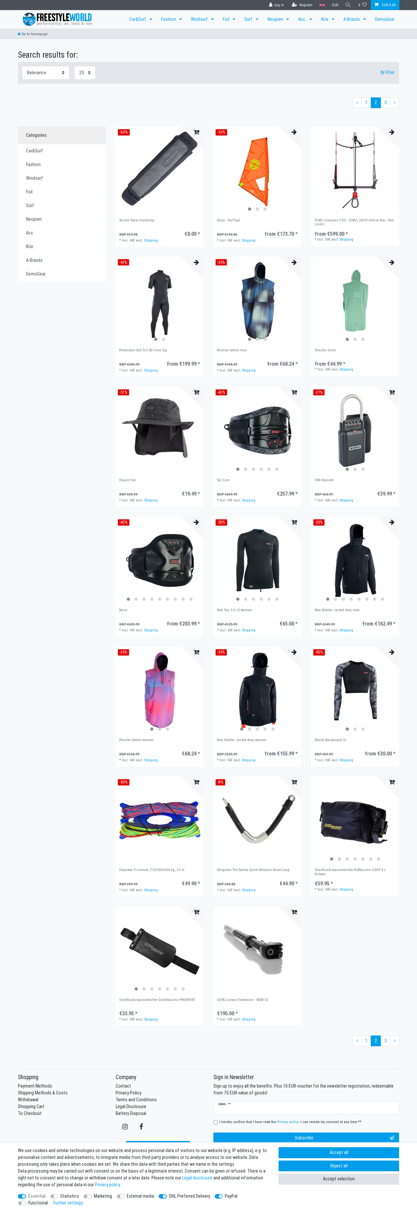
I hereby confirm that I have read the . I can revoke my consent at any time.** (290, 1121)
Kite (325, 19)
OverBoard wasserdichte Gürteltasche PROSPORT (157, 1000)
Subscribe (304, 1138)
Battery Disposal (131, 1113)
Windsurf (200, 19)
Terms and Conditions (136, 1100)
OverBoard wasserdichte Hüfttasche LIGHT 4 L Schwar (350, 872)
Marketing (103, 1196)
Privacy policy (107, 1185)
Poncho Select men (232, 350)
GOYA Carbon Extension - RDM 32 (242, 1000)
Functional (38, 1203)
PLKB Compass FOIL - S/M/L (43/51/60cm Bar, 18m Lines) (354, 222)
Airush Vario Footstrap (136, 220)
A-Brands (352, 19)
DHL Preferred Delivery (189, 1196)
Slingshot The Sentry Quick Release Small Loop (253, 870)
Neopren (275, 19)
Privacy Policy (128, 1093)
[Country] (322, 5)
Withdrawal (28, 1100)
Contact (123, 1086)
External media (140, 1196)
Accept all (339, 1152)
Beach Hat (127, 480)
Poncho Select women (136, 740)
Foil (226, 19)
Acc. (302, 19)
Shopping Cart (31, 1106)
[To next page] (394, 102)
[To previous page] (357, 102)
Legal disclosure (197, 1178)
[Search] (348, 5)
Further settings (68, 1203)
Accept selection (339, 1179)
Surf (248, 19)
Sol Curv (223, 480)
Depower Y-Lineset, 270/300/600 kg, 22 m (151, 870)
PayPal (231, 1196)
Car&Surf (138, 19)
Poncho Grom (325, 350)
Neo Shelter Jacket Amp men (337, 610)
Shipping (151, 240)
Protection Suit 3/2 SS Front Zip (143, 350)
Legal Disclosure (131, 1106)
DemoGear (385, 19)
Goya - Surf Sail (228, 220)
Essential (37, 1196)
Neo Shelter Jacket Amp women (241, 740)
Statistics (69, 1196)
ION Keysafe (324, 480)
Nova (123, 610)
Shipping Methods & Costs (42, 1093)
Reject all (339, 1166)
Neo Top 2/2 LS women (234, 610)
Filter (389, 73)
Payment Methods (35, 1086)
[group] (257, 170)
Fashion (169, 19)
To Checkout (30, 1113)
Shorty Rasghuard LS (330, 740)
